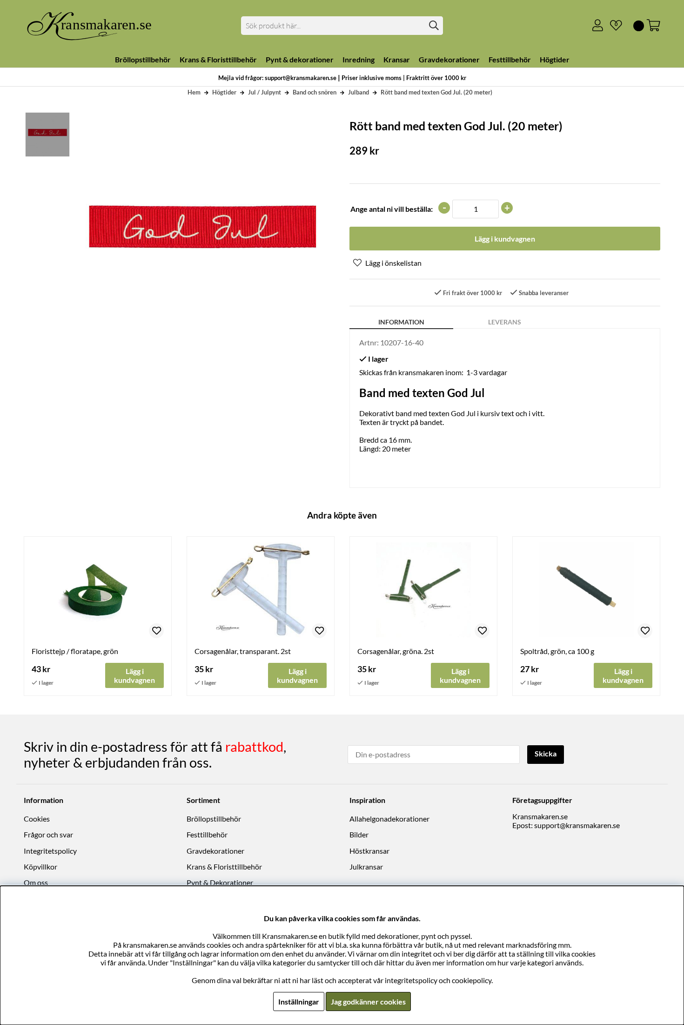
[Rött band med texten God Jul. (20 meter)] (47, 134)
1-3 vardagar (486, 372)
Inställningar (298, 1001)
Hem (194, 92)
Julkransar (366, 866)
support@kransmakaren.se (577, 825)
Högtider (224, 92)
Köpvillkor (40, 866)
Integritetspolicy (50, 850)
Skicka (546, 753)
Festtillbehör (207, 834)
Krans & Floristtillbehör (224, 866)
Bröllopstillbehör (214, 818)
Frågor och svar (48, 834)
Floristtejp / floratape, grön (75, 651)
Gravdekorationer (215, 850)
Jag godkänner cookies (368, 1001)
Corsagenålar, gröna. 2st (395, 651)
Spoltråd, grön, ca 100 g (557, 651)
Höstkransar (369, 850)
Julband (358, 92)
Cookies (37, 818)
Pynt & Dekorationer (220, 882)
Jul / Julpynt (264, 92)
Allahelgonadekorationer (389, 818)
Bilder (359, 834)
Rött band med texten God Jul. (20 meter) (436, 92)
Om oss (36, 882)
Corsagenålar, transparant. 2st (242, 651)
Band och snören (314, 92)
